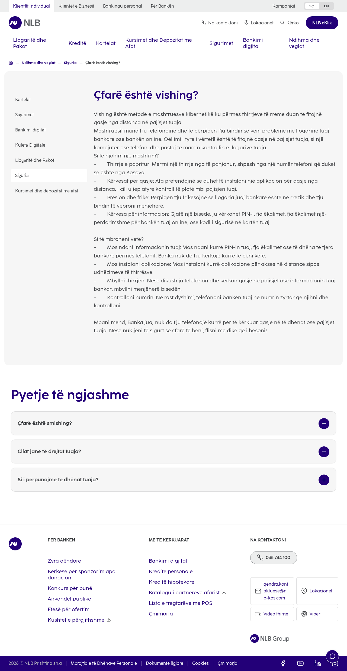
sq (311, 6)
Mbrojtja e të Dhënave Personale (104, 663)
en (326, 6)
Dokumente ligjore (164, 663)
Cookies (200, 663)
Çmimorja (227, 663)
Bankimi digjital (30, 130)
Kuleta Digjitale (30, 145)
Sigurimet (24, 114)
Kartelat (23, 99)
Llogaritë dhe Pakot (34, 160)
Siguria (22, 175)
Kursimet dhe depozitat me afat (46, 190)
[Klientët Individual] (11, 62)
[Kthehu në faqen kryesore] (24, 22)
